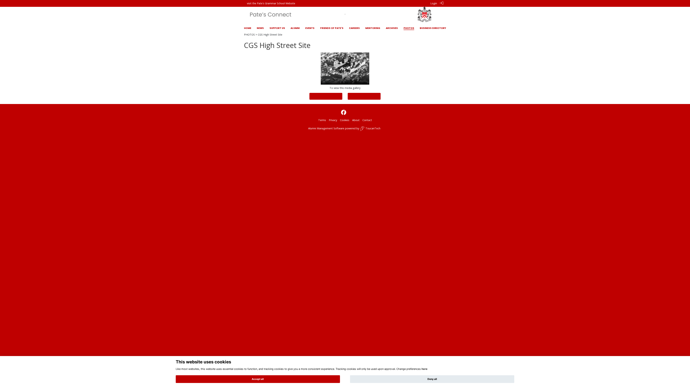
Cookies (344, 120)
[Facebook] (343, 112)
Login (433, 3)
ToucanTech (372, 128)
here (424, 369)
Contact (367, 120)
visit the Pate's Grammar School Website (271, 3)
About (356, 120)
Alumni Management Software (326, 128)
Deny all (432, 379)
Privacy (333, 120)
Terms (322, 120)
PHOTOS (249, 34)
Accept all (258, 379)
